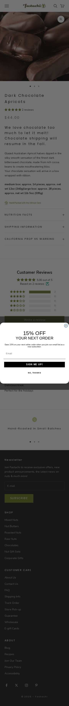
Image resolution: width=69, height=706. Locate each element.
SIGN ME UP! (34, 364)
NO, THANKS (34, 373)
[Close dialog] (66, 325)
